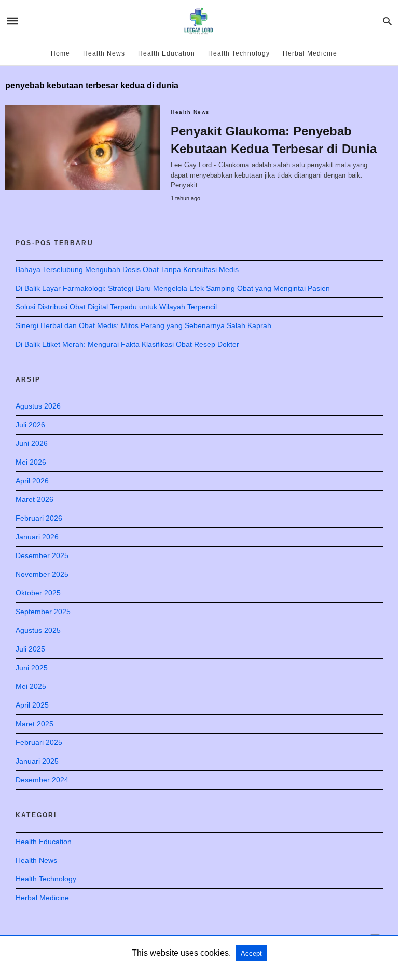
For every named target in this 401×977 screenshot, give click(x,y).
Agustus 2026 (38, 406)
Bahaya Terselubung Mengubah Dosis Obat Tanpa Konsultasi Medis (127, 269)
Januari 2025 (37, 761)
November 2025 (42, 574)
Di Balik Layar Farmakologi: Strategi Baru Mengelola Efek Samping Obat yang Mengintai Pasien (173, 288)
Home (60, 53)
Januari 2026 (37, 537)
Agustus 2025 (38, 630)
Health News (104, 53)
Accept (251, 953)
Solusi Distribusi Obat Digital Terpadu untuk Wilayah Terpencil (116, 307)
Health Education (166, 53)
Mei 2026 (31, 462)
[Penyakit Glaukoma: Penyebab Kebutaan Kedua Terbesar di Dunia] (82, 147)
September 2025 (43, 611)
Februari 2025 (39, 742)
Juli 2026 (30, 424)
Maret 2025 (34, 724)
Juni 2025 (32, 667)
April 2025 (32, 705)
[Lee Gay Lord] (198, 21)
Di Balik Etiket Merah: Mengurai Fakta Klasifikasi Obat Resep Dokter (127, 344)
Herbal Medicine (310, 53)
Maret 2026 (34, 499)
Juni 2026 (32, 443)
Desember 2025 (42, 555)
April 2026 (32, 481)
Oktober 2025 (38, 593)
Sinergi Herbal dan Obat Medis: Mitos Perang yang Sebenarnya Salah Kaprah (143, 325)
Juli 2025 (30, 649)
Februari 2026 (39, 518)
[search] (387, 21)
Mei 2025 (31, 686)
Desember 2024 (42, 780)
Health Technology (239, 53)
